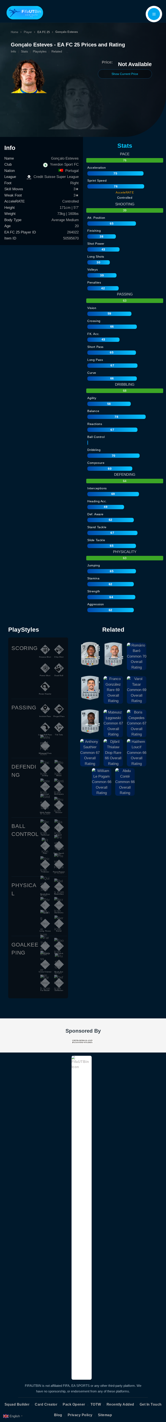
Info (13, 51)
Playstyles (39, 51)
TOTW (96, 1404)
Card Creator (46, 1404)
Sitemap (105, 1415)
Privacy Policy (80, 1415)
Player (28, 32)
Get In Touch (151, 1404)
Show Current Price (125, 74)
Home (14, 32)
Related (56, 51)
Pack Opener (74, 1404)
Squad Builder (17, 1404)
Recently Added (120, 1404)
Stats (24, 51)
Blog (58, 1415)
